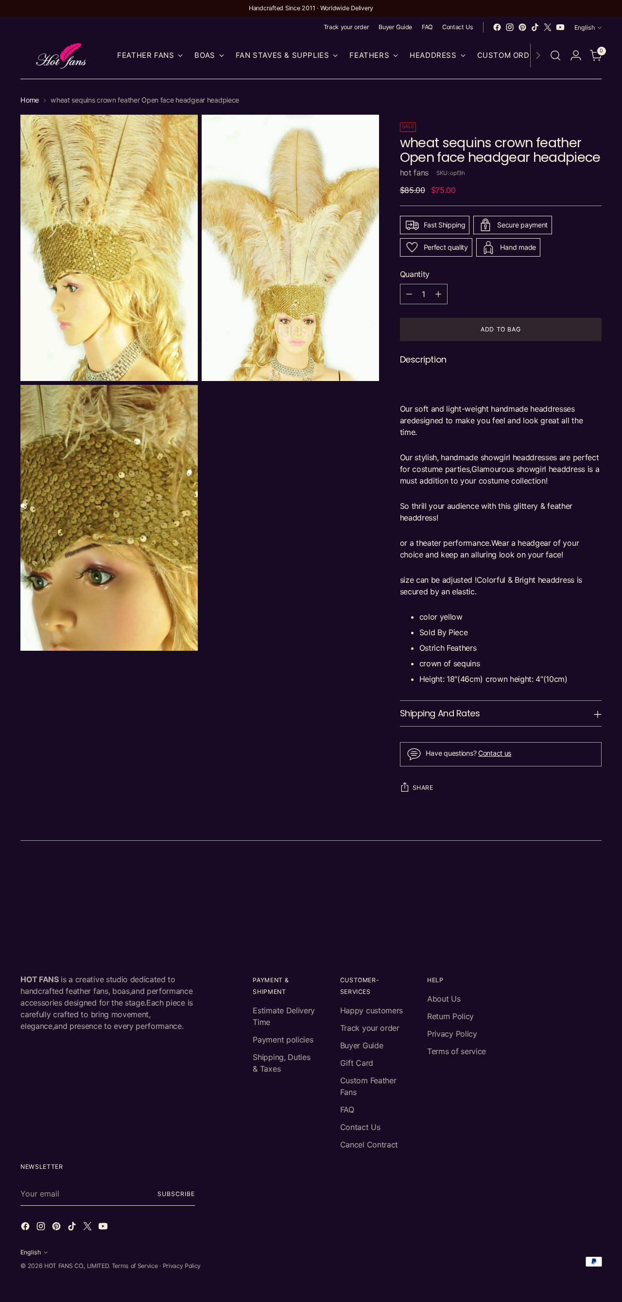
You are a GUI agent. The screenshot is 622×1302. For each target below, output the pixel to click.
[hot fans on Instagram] (509, 27)
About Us (443, 999)
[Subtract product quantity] (409, 294)
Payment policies (283, 1039)
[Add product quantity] (438, 294)
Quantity (415, 274)
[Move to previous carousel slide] (571, 878)
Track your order (369, 1028)
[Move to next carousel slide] (593, 877)
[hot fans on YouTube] (560, 27)
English (584, 27)
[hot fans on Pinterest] (522, 27)
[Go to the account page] (576, 55)
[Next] (538, 55)
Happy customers (371, 1010)
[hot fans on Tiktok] (535, 27)
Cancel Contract (369, 1144)
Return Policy (450, 1016)
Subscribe (175, 1194)
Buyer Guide (361, 1045)
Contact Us (360, 1127)
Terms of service (456, 1051)
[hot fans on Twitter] (547, 27)
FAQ (347, 1109)
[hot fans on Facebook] (497, 27)
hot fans (414, 172)
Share (423, 787)
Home (29, 100)
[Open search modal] (555, 55)
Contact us (494, 753)
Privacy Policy (452, 1034)
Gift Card (356, 1063)
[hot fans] (61, 55)
